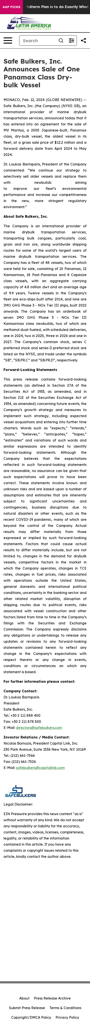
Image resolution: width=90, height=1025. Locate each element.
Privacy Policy (67, 1017)
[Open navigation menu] (7, 40)
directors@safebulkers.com (39, 727)
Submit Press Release (27, 1008)
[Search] (61, 40)
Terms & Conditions (65, 1008)
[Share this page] (83, 40)
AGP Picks (11, 7)
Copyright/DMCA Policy (31, 1017)
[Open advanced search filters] (71, 40)
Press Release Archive (52, 998)
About (24, 998)
